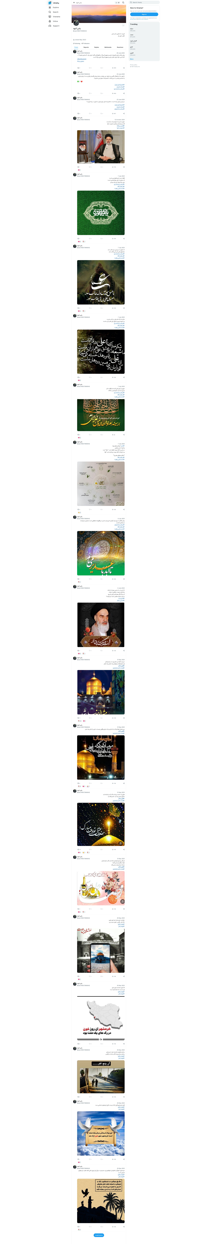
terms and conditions (143, 19)
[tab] (76, 47)
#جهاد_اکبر (121, 926)
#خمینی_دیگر (120, 600)
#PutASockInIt (81, 59)
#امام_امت (121, 598)
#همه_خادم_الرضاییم (118, 668)
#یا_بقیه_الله (120, 186)
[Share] (124, 68)
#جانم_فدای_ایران (119, 84)
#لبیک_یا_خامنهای (119, 109)
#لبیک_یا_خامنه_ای (119, 89)
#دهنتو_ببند (80, 61)
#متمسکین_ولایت (119, 188)
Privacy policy (133, 65)
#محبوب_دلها (120, 128)
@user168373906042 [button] (83, 53)
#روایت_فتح (121, 924)
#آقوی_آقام (121, 666)
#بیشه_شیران (120, 86)
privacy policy (133, 19)
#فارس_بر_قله (120, 126)
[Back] (74, 2)
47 (86, 43)
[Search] (123, 2)
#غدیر (122, 446)
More (131, 59)
